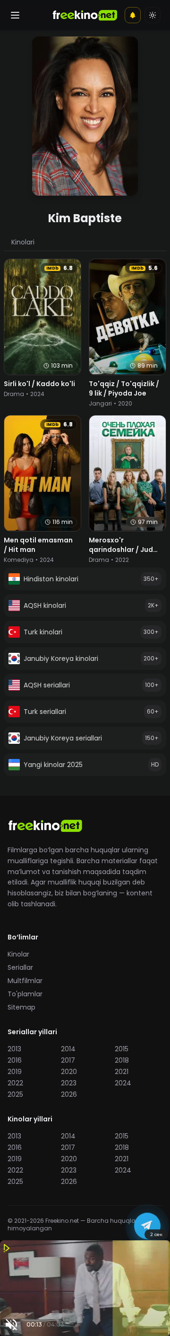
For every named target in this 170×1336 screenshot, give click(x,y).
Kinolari (22, 242)
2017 (68, 1060)
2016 (15, 1060)
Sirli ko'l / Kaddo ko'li (39, 383)
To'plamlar (25, 994)
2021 (121, 1071)
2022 (15, 1083)
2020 (69, 1071)
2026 (69, 1094)
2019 (15, 1071)
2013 (14, 1049)
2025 (15, 1094)
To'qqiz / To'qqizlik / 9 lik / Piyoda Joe (124, 388)
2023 (68, 1083)
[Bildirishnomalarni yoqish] (133, 15)
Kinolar (18, 954)
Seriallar (20, 967)
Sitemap (21, 1007)
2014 (68, 1049)
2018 (122, 1060)
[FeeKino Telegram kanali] (147, 1225)
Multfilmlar (25, 980)
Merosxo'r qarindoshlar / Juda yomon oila (123, 549)
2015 (121, 1049)
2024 (123, 1083)
